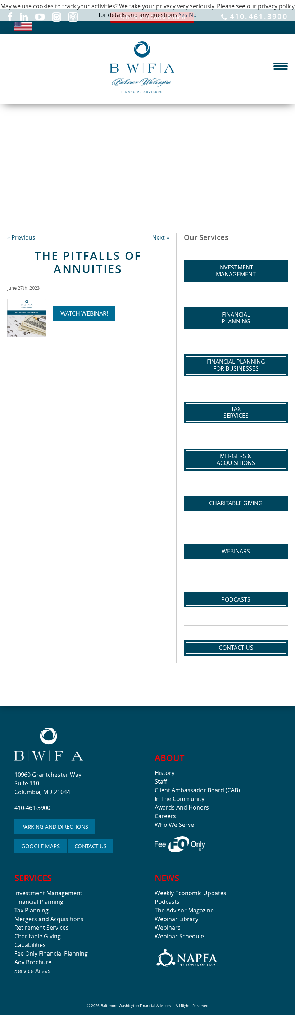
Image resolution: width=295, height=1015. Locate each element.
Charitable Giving (236, 503)
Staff (161, 781)
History (164, 773)
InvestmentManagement (236, 270)
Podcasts (235, 599)
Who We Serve (174, 825)
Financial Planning (38, 902)
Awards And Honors (182, 807)
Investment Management (48, 893)
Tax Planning (31, 910)
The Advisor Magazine (184, 910)
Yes (182, 15)
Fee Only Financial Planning (51, 953)
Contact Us (236, 648)
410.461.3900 (257, 17)
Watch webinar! (84, 313)
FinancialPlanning (236, 318)
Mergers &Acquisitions (236, 459)
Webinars (236, 551)
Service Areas (32, 971)
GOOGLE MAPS (40, 845)
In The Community (179, 799)
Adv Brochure (32, 962)
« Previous (21, 237)
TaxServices (236, 412)
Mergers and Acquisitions (48, 919)
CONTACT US (90, 845)
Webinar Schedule (179, 936)
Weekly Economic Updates (190, 893)
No (193, 15)
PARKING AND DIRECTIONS (54, 826)
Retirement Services (41, 928)
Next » (160, 237)
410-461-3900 (32, 808)
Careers (165, 816)
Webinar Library (176, 919)
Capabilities (30, 945)
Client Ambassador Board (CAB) (197, 790)
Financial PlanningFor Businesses (236, 365)
